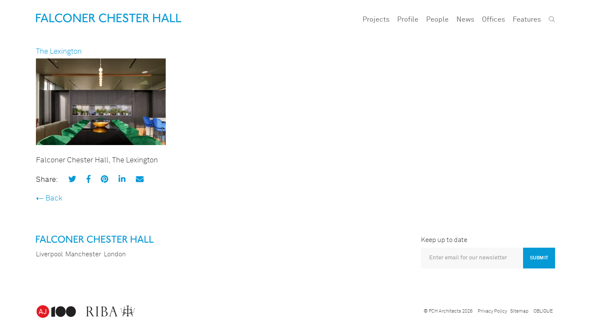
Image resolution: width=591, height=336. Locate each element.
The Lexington (59, 51)
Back (53, 198)
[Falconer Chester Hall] (108, 18)
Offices (493, 19)
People (437, 19)
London (115, 254)
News (465, 19)
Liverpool (49, 254)
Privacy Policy (492, 311)
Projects (376, 19)
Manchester (83, 254)
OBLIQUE (543, 311)
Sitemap (519, 311)
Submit (539, 257)
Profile (407, 19)
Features (527, 19)
